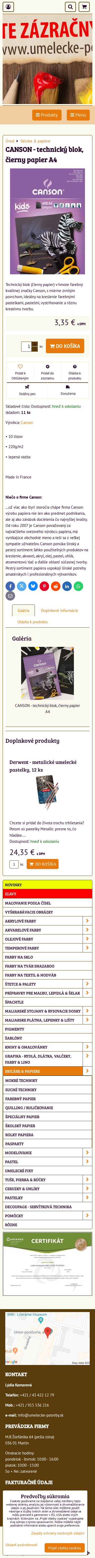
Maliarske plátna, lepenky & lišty (39, 1020)
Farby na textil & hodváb (30, 975)
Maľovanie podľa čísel (28, 903)
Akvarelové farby (23, 930)
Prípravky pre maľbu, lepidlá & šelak (42, 993)
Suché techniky (21, 1089)
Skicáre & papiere (22, 1071)
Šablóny (13, 1038)
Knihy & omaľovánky (26, 1047)
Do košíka (67, 346)
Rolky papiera (19, 1134)
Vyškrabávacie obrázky (29, 912)
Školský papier (20, 1125)
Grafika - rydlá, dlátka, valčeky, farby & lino (38, 1059)
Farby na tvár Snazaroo (29, 966)
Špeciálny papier (22, 1116)
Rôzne (11, 1224)
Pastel (11, 1161)
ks (21, 864)
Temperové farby (22, 948)
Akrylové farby (20, 921)
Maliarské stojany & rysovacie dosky (43, 1011)
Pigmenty (14, 1029)
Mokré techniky (21, 1080)
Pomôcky (14, 1215)
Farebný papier (20, 1098)
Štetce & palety (20, 984)
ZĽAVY (10, 893)
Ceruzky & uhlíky (22, 1188)
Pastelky (14, 1197)
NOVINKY (13, 884)
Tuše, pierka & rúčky (25, 1179)
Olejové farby (19, 939)
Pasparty (14, 1143)
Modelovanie (18, 1152)
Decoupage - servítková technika (38, 1206)
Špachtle (14, 1002)
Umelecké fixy (19, 1170)
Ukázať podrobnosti (21, 1545)
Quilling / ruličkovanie (29, 1107)
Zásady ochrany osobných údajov (58, 1532)
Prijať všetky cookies (64, 1547)
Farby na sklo (19, 957)
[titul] (47, 102)
